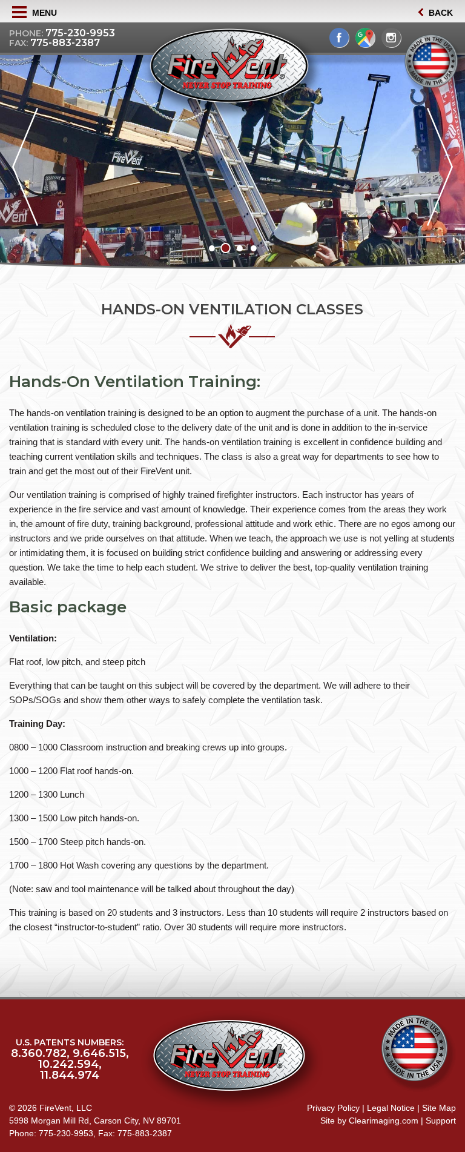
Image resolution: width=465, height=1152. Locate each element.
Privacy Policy (333, 1108)
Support (441, 1120)
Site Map (439, 1108)
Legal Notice (391, 1108)
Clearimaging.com (383, 1120)
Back (439, 13)
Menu (43, 13)
